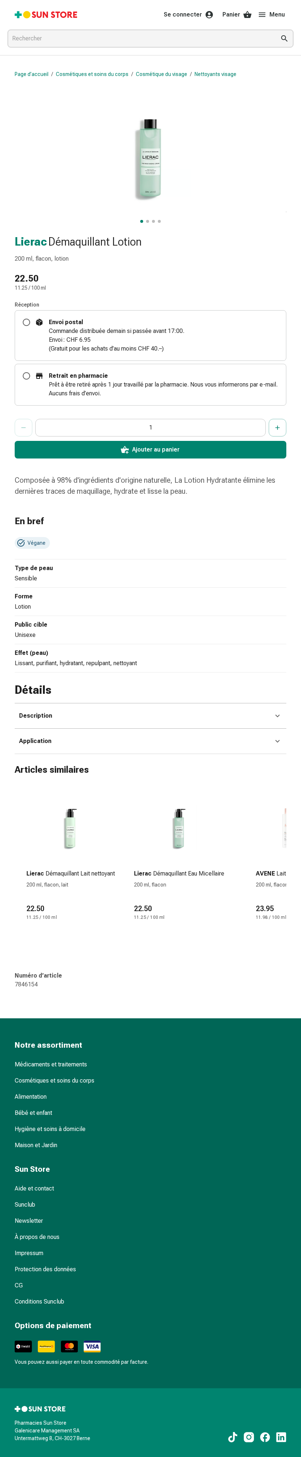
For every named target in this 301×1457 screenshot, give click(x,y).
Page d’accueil (31, 74)
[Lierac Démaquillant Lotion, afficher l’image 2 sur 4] (147, 221)
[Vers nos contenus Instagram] (249, 1437)
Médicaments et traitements (51, 1064)
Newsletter (29, 1220)
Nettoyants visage (215, 74)
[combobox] (140, 38)
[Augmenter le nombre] (277, 427)
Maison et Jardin (36, 1145)
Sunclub (25, 1204)
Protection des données (45, 1269)
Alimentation (31, 1096)
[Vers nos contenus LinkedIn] (281, 1437)
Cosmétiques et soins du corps (92, 74)
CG (19, 1285)
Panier (231, 14)
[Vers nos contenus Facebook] (265, 1437)
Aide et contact (34, 1188)
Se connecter (183, 14)
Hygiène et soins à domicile (50, 1129)
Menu (277, 14)
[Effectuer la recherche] (284, 38)
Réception (27, 304)
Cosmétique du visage (161, 74)
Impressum (29, 1253)
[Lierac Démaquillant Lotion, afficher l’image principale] (141, 221)
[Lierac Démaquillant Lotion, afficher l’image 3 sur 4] (153, 221)
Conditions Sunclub (39, 1301)
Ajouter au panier (155, 449)
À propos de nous (37, 1236)
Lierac (31, 242)
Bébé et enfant (33, 1112)
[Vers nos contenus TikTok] (233, 1437)
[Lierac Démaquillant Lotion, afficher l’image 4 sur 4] (159, 221)
